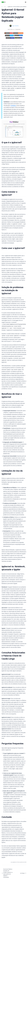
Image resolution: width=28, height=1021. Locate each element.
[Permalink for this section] (23, 142)
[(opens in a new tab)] (8, 33)
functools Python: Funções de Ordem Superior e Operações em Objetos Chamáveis (8, 873)
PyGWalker (13, 105)
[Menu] (25, 2)
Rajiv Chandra (15, 25)
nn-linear (22, 873)
